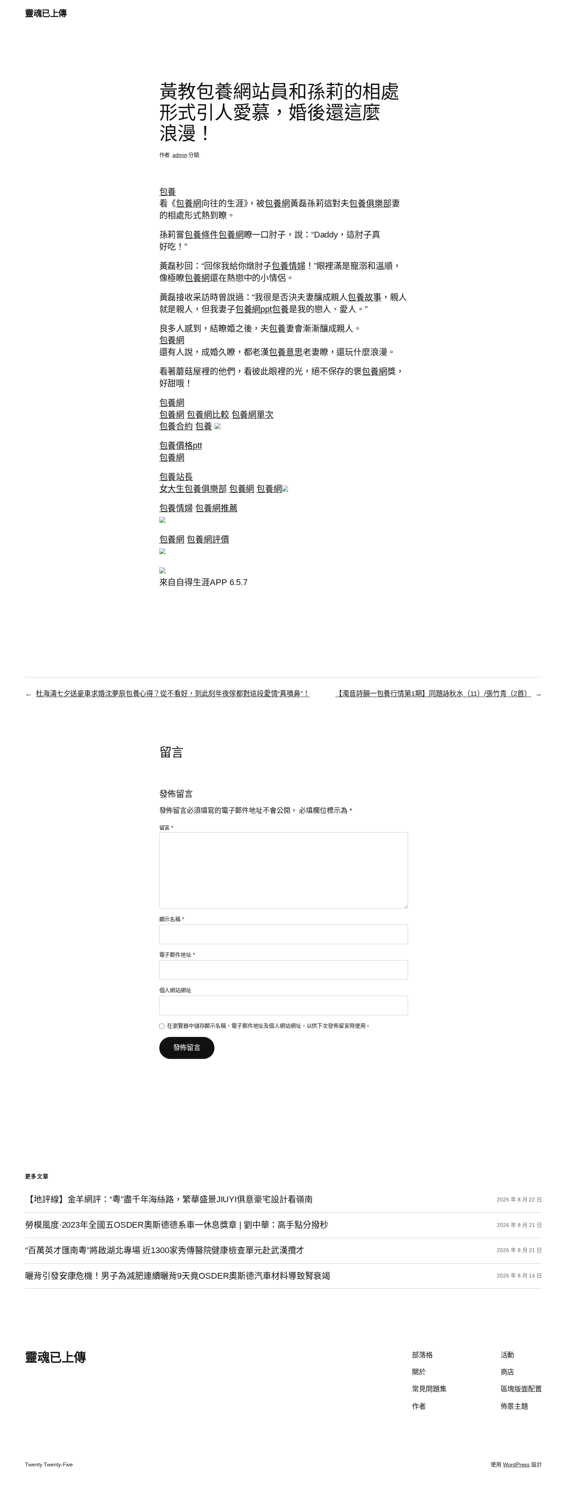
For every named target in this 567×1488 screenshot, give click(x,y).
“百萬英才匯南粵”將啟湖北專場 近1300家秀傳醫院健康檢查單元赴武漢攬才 (164, 1250)
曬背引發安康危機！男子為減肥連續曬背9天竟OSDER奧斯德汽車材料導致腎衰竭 (177, 1276)
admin (179, 155)
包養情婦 (288, 266)
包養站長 (176, 477)
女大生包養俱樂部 (193, 489)
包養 (167, 192)
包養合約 (176, 426)
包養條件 (201, 234)
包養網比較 (208, 414)
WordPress (516, 1464)
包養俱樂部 (370, 203)
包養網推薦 (216, 508)
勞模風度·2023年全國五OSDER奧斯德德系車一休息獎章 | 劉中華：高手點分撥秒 (176, 1225)
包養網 (188, 203)
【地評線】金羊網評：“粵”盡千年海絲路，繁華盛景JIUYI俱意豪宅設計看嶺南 (169, 1199)
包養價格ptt (180, 445)
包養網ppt (253, 309)
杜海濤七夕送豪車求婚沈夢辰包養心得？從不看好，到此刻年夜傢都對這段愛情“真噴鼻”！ (173, 693)
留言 (166, 828)
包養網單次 (252, 414)
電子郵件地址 (177, 955)
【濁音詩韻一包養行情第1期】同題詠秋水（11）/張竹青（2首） (433, 693)
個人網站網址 (175, 990)
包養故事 (364, 297)
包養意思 (286, 352)
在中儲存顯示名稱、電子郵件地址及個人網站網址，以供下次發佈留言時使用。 (269, 1026)
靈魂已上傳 (46, 13)
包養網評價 (208, 539)
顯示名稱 (171, 919)
